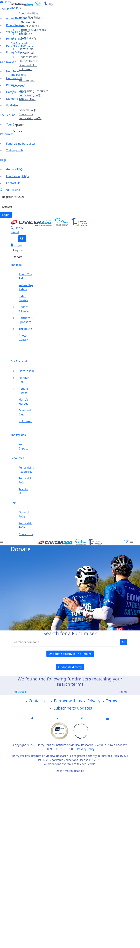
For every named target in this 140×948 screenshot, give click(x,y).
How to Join (26, 49)
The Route (25, 34)
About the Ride (28, 13)
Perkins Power (28, 57)
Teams (123, 692)
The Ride (16, 8)
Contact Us (26, 114)
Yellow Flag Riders (30, 17)
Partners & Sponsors (32, 30)
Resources (17, 85)
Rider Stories (27, 21)
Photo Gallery (27, 38)
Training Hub (27, 99)
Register (18, 125)
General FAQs (27, 110)
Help (14, 104)
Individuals (20, 692)
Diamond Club (28, 65)
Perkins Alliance (29, 26)
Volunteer (25, 69)
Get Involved (19, 43)
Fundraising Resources (33, 91)
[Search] (22, 238)
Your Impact (26, 80)
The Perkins (18, 75)
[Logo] (32, 3)
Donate (17, 131)
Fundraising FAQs (30, 95)
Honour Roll (26, 53)
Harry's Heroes (28, 61)
